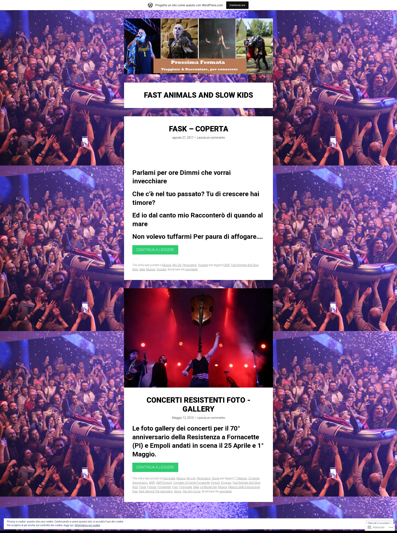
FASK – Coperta (198, 129)
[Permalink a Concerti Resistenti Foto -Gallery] (198, 338)
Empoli (215, 482)
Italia (142, 269)
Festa (142, 487)
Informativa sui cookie (87, 525)
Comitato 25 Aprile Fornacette (191, 482)
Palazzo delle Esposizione (244, 487)
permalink (191, 269)
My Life (176, 265)
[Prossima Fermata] (198, 46)
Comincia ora (237, 5)
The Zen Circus (191, 491)
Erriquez (226, 482)
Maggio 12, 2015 (183, 417)
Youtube (203, 265)
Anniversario (140, 482)
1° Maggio (240, 478)
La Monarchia (208, 487)
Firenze (151, 487)
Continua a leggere (155, 249)
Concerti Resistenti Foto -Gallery (199, 404)
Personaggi (190, 265)
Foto (175, 487)
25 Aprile (253, 478)
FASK (226, 265)
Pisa (135, 491)
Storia (215, 478)
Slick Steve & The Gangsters (156, 491)
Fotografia (168, 478)
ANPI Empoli (164, 482)
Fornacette (164, 487)
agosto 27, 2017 (183, 137)
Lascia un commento (211, 137)
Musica (166, 265)
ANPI (152, 482)
